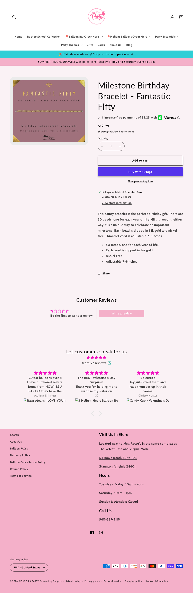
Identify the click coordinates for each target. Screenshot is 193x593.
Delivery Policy (20, 455)
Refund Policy (19, 469)
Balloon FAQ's (19, 448)
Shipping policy (133, 581)
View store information (117, 203)
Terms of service (112, 581)
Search (14, 435)
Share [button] (106, 273)
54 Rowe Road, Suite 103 (118, 458)
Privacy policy (92, 581)
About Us (16, 441)
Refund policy (73, 581)
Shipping (103, 131)
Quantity (103, 138)
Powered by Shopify (51, 581)
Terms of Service (21, 475)
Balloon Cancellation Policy (28, 462)
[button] (14, 17)
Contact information (157, 581)
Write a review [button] (122, 313)
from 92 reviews (94, 363)
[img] (96, 357)
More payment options (140, 181)
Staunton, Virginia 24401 (117, 466)
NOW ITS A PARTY (29, 581)
